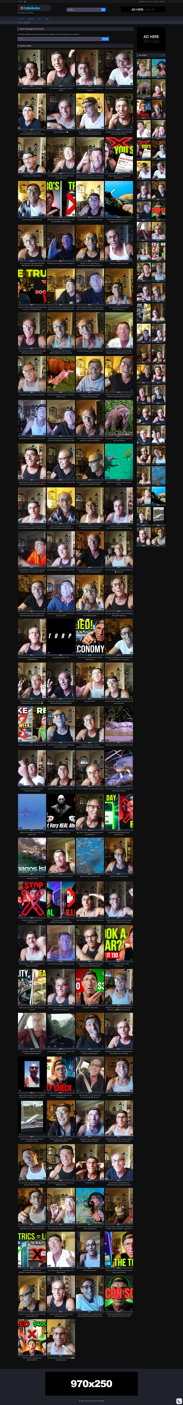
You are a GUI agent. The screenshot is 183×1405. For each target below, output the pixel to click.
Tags (39, 19)
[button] (179, 1401)
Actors (47, 19)
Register (162, 1)
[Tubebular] (34, 8)
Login (155, 1)
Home (21, 19)
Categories (30, 19)
